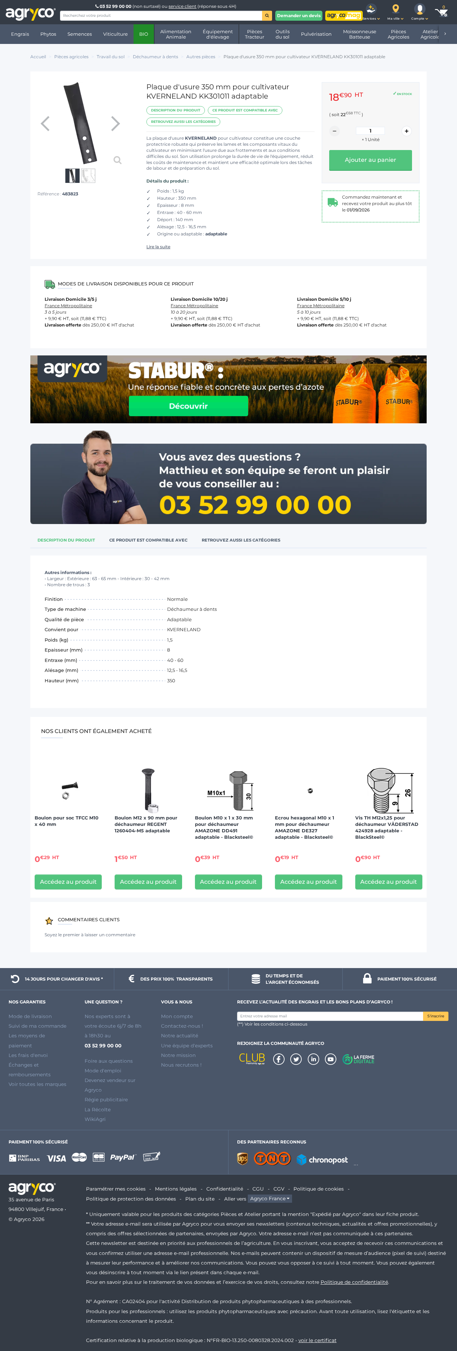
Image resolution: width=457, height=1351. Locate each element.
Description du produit (175, 110)
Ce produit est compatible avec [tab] (148, 540)
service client (182, 6)
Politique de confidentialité (354, 1282)
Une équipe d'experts (187, 1045)
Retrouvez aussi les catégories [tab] (241, 540)
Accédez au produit (68, 881)
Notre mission (178, 1055)
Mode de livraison (30, 1016)
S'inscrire (435, 1016)
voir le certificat (317, 1340)
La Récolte (98, 1109)
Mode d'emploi (103, 1070)
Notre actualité (179, 1035)
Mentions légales (176, 1189)
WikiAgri (95, 1119)
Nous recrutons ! (181, 1065)
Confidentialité (224, 1189)
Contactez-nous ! (182, 1026)
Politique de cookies (318, 1189)
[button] (371, 12)
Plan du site (200, 1199)
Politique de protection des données (131, 1199)
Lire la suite (158, 246)
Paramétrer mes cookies (116, 1189)
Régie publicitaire (106, 1099)
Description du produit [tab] (66, 540)
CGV (278, 1189)
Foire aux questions (109, 1061)
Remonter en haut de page (438, 1320)
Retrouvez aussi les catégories (183, 122)
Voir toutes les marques (37, 1084)
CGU (258, 1189)
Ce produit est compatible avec (245, 110)
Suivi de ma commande (37, 1026)
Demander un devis (299, 15)
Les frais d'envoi (28, 1055)
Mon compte (177, 1016)
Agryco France (268, 1199)
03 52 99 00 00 (115, 6)
